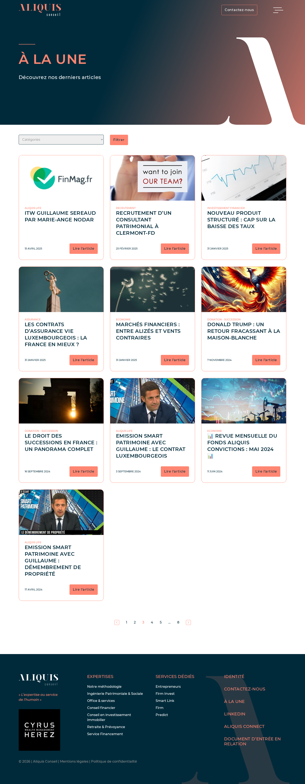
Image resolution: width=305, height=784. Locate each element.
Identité (234, 676)
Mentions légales (74, 761)
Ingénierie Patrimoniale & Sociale (115, 694)
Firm (159, 708)
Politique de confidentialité (114, 761)
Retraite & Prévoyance (106, 727)
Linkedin (234, 713)
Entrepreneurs (168, 687)
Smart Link (165, 701)
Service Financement (105, 734)
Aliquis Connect (244, 726)
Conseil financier (101, 708)
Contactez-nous (239, 10)
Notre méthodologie (104, 687)
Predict (162, 715)
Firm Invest (165, 694)
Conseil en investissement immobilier (109, 717)
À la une (234, 701)
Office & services (101, 701)
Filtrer (119, 140)
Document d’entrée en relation (252, 741)
